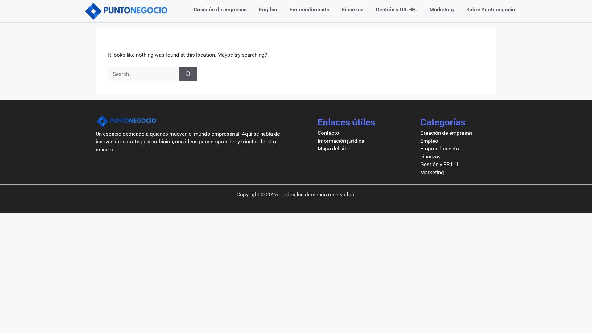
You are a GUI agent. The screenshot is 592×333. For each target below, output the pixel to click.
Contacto (328, 133)
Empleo (268, 9)
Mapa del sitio (334, 149)
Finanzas (353, 9)
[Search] (188, 74)
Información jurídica (341, 141)
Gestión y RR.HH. (396, 9)
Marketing (442, 9)
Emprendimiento (310, 9)
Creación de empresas (220, 9)
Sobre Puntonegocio (490, 9)
